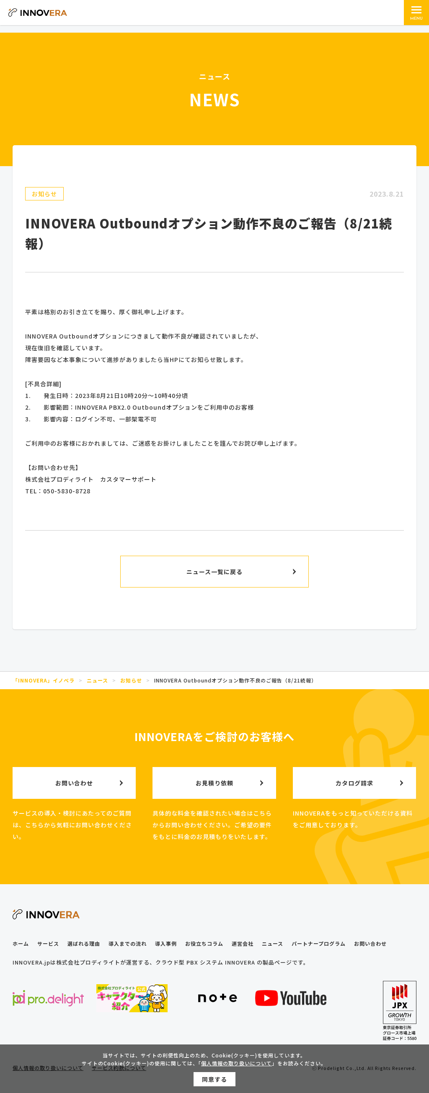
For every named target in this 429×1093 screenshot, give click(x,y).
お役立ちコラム (204, 943)
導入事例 (166, 943)
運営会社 (242, 943)
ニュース (272, 943)
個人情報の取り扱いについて (236, 1063)
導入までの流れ (128, 943)
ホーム (21, 943)
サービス (48, 943)
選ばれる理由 (83, 943)
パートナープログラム (319, 943)
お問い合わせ (370, 943)
